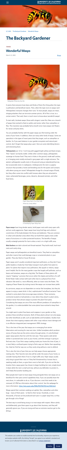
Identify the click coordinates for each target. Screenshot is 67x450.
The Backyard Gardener (19, 31)
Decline (49, 446)
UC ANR (8, 31)
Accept (58, 446)
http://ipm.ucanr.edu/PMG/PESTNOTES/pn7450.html (37, 386)
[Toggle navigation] (7, 2)
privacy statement (44, 441)
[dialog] (33, 441)
